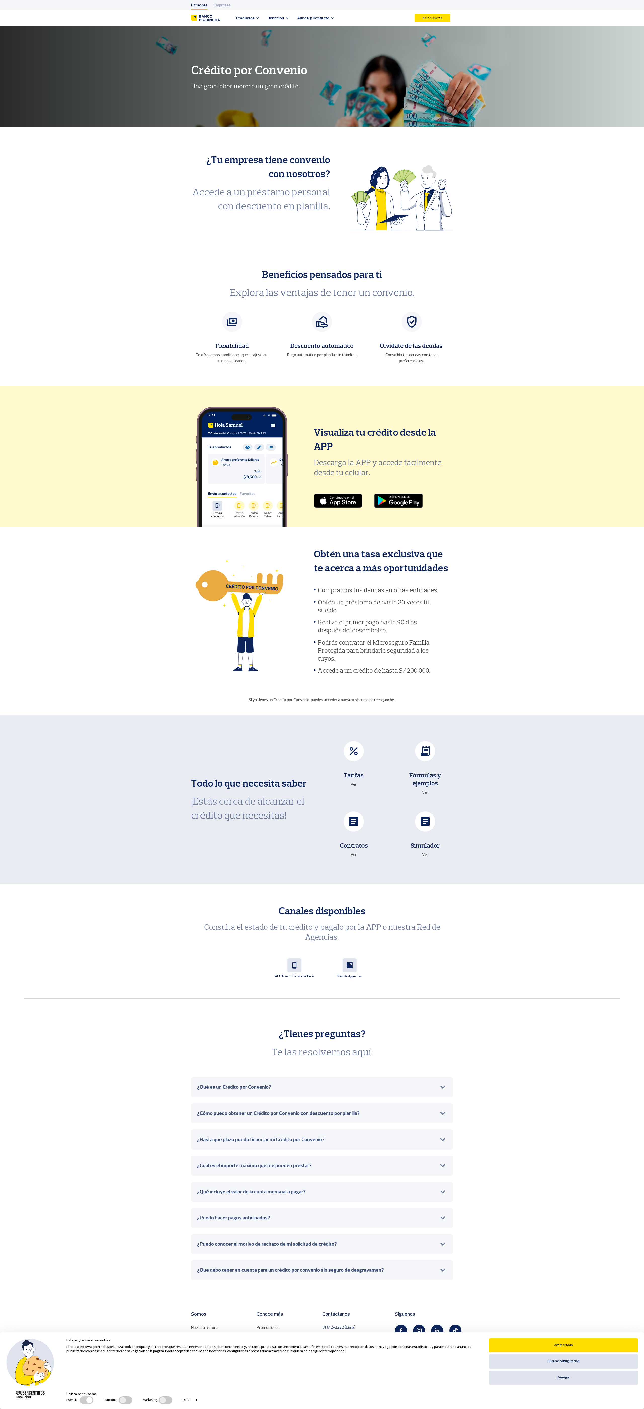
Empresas (222, 5)
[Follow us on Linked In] (437, 1331)
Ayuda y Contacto (313, 18)
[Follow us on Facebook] (401, 1331)
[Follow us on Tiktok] (455, 1331)
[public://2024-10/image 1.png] (338, 501)
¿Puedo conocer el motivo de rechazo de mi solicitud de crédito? (267, 1244)
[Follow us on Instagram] (419, 1331)
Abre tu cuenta (432, 18)
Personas (199, 5)
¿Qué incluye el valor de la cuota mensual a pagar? (251, 1192)
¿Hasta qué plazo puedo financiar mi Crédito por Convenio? (261, 1139)
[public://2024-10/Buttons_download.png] (398, 501)
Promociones (268, 1327)
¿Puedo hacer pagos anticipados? (233, 1218)
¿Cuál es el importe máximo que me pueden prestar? (254, 1165)
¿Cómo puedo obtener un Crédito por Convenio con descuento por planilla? (278, 1113)
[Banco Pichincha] (205, 18)
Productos (245, 18)
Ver (354, 784)
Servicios (276, 18)
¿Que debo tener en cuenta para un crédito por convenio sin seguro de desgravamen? (290, 1270)
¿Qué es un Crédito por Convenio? (234, 1087)
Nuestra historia (204, 1327)
